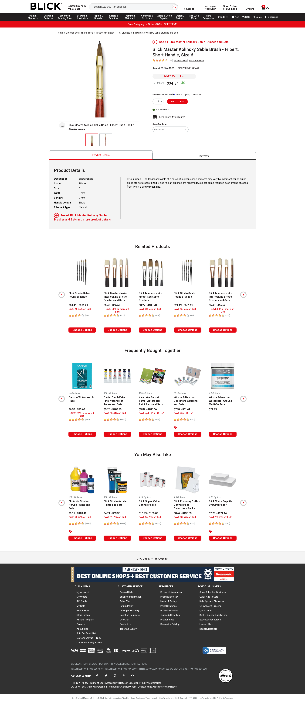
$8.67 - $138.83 (183, 513)
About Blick (82, 628)
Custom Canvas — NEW (89, 638)
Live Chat (124, 619)
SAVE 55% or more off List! (82, 414)
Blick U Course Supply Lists (213, 615)
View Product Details (188, 68)
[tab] (100, 155)
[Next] (243, 295)
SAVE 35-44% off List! (115, 413)
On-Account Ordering (210, 606)
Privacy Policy (79, 682)
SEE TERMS (170, 24)
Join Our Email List (86, 633)
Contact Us (125, 624)
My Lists (81, 606)
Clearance (273, 17)
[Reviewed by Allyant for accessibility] (225, 676)
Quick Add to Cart (209, 596)
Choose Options (82, 329)
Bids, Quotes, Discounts (212, 601)
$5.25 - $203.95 (113, 409)
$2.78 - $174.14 (218, 513)
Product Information (171, 592)
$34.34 (173, 83)
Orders (250, 9)
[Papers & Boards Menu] (99, 21)
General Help (126, 592)
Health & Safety (168, 601)
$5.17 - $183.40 (77, 513)
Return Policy (126, 606)
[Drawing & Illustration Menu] (82, 21)
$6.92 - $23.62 (77, 409)
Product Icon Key (169, 596)
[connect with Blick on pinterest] (123, 677)
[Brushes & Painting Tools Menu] (65, 21)
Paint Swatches (168, 606)
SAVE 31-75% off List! (115, 517)
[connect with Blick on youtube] (132, 677)
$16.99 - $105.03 (148, 513)
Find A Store (83, 610)
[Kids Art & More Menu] (195, 21)
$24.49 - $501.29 (78, 305)
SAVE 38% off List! (174, 76)
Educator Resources (210, 619)
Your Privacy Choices (150, 683)
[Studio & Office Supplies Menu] (164, 21)
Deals (259, 17)
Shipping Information (131, 596)
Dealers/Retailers (208, 628)
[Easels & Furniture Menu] (114, 21)
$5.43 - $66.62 (112, 305)
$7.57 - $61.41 (182, 409)
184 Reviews (180, 60)
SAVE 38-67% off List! (185, 517)
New (237, 17)
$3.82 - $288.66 (148, 409)
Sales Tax (125, 601)
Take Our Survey (128, 628)
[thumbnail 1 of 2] (91, 140)
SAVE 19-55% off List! (220, 517)
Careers (81, 624)
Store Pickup (83, 615)
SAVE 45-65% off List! (80, 309)
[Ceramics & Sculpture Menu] (147, 21)
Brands (221, 17)
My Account (83, 592)
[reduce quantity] (155, 101)
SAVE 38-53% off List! (150, 309)
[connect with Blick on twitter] (106, 677)
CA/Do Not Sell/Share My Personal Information (94, 686)
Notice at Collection (129, 683)
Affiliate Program (85, 619)
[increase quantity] (162, 101)
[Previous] (61, 295)
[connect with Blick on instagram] (115, 677)
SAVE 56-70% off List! (150, 517)
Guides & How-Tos (170, 615)
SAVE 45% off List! (183, 413)
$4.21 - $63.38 (112, 513)
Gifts (247, 17)
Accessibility (111, 683)
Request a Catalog (170, 624)
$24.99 (213, 409)
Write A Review (196, 60)
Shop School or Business (213, 592)
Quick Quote (206, 610)
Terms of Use (96, 683)
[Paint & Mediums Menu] (34, 21)
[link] (74, 9)
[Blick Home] (46, 6)
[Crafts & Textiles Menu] (181, 21)
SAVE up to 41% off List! (151, 413)
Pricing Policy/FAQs (130, 610)
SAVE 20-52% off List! (80, 517)
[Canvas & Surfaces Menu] (49, 21)
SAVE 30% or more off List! (117, 310)
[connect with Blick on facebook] (97, 677)
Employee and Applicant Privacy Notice (157, 686)
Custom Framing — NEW (89, 642)
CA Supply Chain (127, 686)
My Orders (82, 596)
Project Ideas (167, 619)
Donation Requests (130, 615)
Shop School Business (230, 7)
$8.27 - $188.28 (148, 305)
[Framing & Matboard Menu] (130, 21)
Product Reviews (169, 610)
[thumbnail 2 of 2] (105, 140)
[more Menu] (208, 21)
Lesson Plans (207, 624)
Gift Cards (82, 601)
